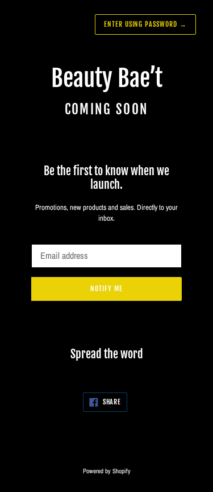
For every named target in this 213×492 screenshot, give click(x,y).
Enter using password (145, 24)
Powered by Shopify (107, 470)
